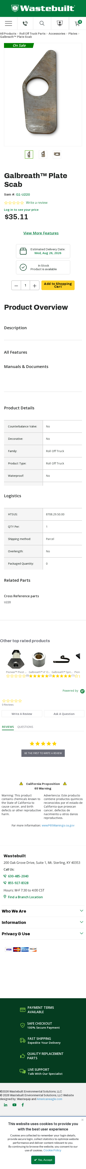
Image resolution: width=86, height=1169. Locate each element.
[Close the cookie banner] (82, 1119)
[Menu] (8, 23)
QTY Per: (13, 526)
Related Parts (17, 580)
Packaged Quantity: (21, 563)
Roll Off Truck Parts (32, 33)
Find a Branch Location (25, 897)
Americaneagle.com (49, 1099)
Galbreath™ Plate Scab (16, 36)
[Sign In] (60, 23)
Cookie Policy (52, 1150)
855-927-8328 (18, 883)
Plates (72, 33)
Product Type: (17, 463)
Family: (12, 451)
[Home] (43, 8)
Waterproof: (16, 476)
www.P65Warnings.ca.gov (58, 825)
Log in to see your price (21, 210)
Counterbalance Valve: (22, 426)
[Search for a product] (42, 23)
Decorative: (15, 439)
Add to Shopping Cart (58, 285)
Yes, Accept (44, 1159)
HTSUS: (13, 514)
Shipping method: (19, 539)
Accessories (57, 33)
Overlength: (15, 551)
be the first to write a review (43, 753)
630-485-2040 (18, 876)
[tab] (22, 713)
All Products (8, 33)
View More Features (41, 233)
